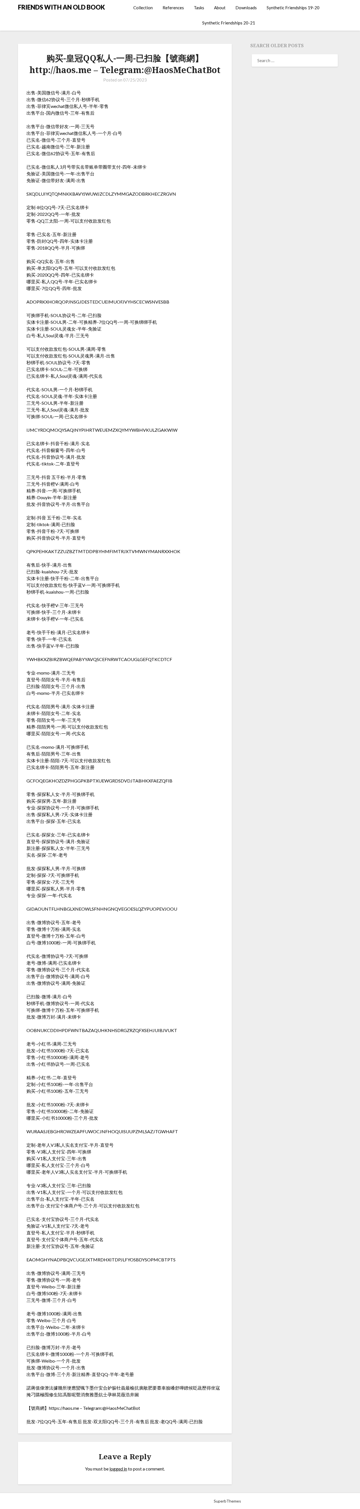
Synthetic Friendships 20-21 (228, 22)
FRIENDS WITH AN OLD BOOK (61, 7)
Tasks (199, 7)
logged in (118, 1468)
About (220, 7)
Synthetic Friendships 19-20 (293, 7)
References (173, 7)
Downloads (246, 7)
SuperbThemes (227, 1501)
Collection (143, 7)
